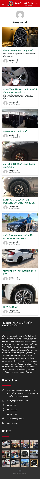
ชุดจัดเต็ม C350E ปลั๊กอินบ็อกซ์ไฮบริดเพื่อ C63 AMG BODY (18, 237)
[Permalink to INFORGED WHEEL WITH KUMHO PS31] (20, 258)
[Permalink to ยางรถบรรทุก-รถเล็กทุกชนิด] (20, 118)
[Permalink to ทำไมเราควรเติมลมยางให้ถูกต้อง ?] (20, 37)
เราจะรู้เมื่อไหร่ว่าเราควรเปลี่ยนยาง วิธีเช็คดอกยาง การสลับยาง (20, 91)
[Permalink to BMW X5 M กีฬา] (20, 294)
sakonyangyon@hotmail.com (17, 401)
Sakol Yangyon (12, 423)
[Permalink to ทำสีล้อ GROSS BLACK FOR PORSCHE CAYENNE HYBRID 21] (20, 187)
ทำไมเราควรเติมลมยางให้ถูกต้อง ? (18, 49)
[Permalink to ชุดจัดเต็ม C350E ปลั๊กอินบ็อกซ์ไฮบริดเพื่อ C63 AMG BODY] (20, 222)
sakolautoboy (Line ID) (15, 419)
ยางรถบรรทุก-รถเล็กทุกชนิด (15, 131)
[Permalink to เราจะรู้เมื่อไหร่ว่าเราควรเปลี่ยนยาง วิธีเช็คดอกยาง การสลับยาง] (20, 76)
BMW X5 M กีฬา (10, 306)
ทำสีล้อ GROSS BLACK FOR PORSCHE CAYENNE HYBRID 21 (19, 201)
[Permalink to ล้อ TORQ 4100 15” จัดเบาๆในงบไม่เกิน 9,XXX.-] (20, 151)
